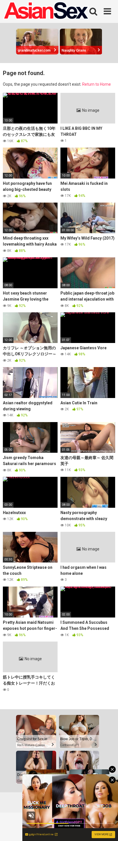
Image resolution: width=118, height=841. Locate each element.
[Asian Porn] (46, 11)
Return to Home (96, 84)
